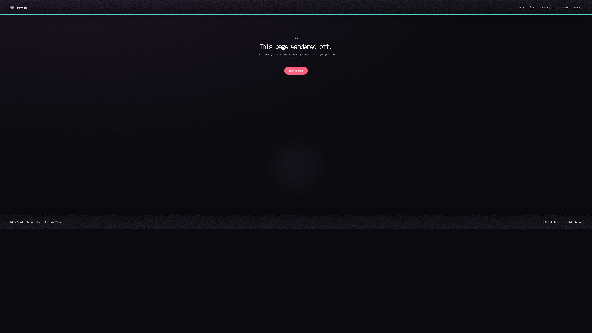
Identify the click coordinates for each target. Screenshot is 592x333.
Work (522, 7)
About (566, 7)
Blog (532, 7)
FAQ (570, 221)
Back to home (296, 70)
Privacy (578, 221)
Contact (578, 7)
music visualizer (549, 7)
